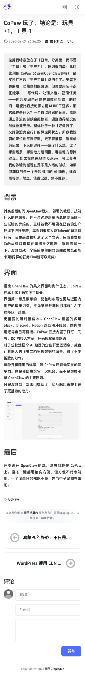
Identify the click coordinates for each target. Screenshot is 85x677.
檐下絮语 (56, 41)
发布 (71, 651)
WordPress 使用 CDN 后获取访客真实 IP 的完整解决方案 (39, 564)
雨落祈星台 (31, 513)
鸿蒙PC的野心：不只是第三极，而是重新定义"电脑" (44, 538)
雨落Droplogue (54, 669)
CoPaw (13, 499)
